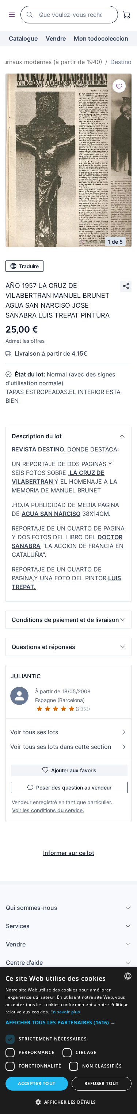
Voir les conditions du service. (48, 810)
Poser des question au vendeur (73, 787)
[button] (68, 436)
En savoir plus (65, 1012)
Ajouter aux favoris (73, 770)
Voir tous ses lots (34, 732)
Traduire (29, 266)
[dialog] (68, 1040)
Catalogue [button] (23, 38)
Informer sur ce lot (68, 852)
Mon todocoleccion (101, 38)
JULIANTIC (26, 676)
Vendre (56, 38)
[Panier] (126, 14)
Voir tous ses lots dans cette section (60, 746)
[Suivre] (119, 86)
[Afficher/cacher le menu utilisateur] (10, 15)
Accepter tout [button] (36, 1083)
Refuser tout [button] (101, 1083)
